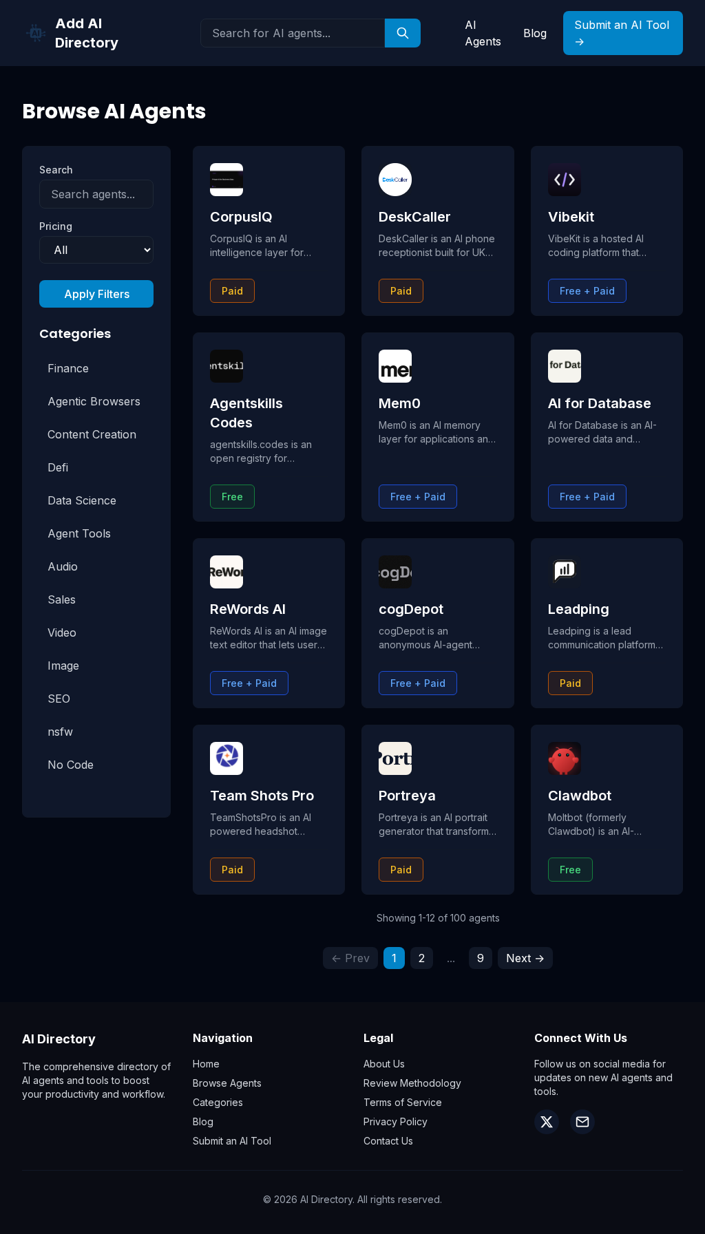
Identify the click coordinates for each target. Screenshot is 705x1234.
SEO (59, 698)
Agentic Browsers (94, 401)
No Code (71, 765)
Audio (63, 566)
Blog (535, 33)
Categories (218, 1102)
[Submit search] (403, 33)
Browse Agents (227, 1083)
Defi (58, 467)
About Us (384, 1064)
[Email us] (582, 1121)
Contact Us (388, 1141)
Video (62, 632)
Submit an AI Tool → (621, 33)
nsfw (60, 731)
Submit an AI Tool (232, 1141)
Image (63, 665)
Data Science (82, 500)
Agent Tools (79, 533)
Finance (68, 368)
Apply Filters (96, 294)
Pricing (55, 226)
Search (56, 169)
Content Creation (92, 434)
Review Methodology (412, 1083)
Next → (525, 958)
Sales (62, 599)
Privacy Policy (396, 1121)
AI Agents (483, 33)
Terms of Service (403, 1102)
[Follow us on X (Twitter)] (546, 1121)
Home (206, 1064)
